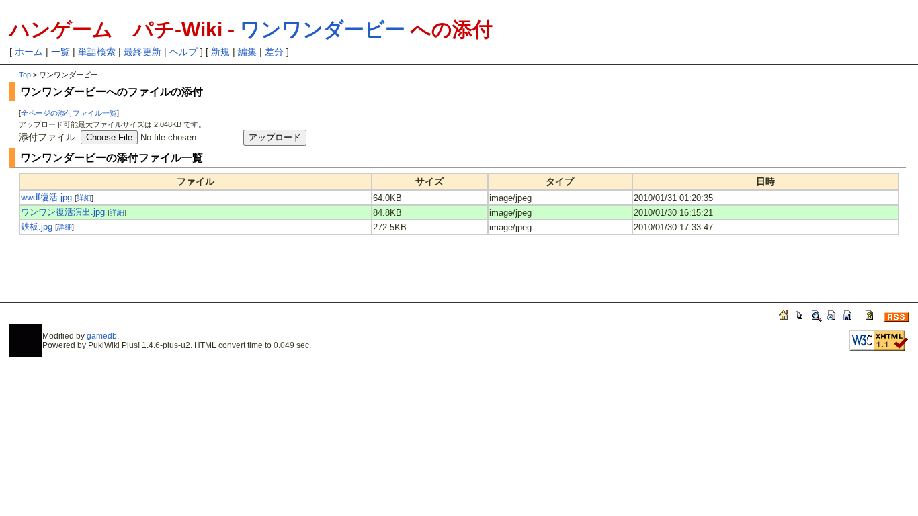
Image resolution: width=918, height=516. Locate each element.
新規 (220, 51)
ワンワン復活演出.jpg (63, 212)
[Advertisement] (176, 275)
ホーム (29, 51)
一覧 (60, 51)
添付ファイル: (48, 137)
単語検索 (97, 51)
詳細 (84, 198)
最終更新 (142, 51)
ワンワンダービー (322, 29)
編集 (247, 51)
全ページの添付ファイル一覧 (69, 113)
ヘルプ (183, 51)
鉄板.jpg (36, 227)
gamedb (102, 336)
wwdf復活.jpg (46, 197)
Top (25, 75)
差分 (274, 51)
